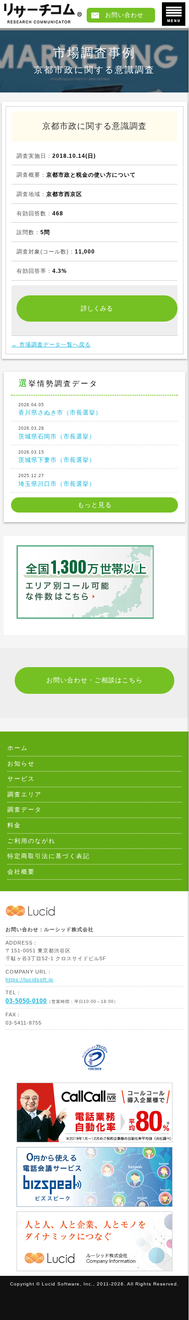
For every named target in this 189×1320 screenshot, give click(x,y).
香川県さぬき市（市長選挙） (60, 409)
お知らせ (21, 764)
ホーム (17, 748)
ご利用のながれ (31, 841)
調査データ (24, 810)
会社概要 (21, 872)
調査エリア (24, 794)
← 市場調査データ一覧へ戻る (51, 344)
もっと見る (95, 504)
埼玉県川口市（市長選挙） (56, 480)
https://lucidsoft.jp (29, 979)
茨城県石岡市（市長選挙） (56, 432)
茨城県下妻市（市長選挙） (56, 456)
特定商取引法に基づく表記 (48, 856)
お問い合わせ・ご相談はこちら (94, 680)
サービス (21, 779)
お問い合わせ (124, 15)
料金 (14, 825)
